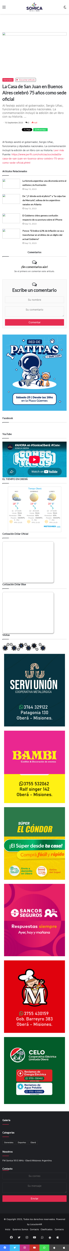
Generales (8, 80)
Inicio (7, 1229)
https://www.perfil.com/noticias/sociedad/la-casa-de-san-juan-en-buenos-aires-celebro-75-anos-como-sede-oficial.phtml (33, 158)
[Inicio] (34, 7)
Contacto (7, 1168)
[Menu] (4, 8)
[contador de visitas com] (24, 650)
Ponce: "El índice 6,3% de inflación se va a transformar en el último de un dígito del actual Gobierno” (43, 234)
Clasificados (46, 1229)
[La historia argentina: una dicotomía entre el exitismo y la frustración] (11, 184)
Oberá (33, 1142)
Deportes (22, 1142)
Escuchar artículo (27, 80)
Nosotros (7, 1151)
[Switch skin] (65, 8)
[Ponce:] (11, 233)
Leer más (59, 150)
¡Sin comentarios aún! (34, 267)
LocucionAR (36, 1224)
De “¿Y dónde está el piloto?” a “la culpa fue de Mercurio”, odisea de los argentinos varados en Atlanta (44, 200)
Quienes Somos (20, 1229)
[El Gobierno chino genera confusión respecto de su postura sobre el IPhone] (11, 218)
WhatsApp (41, 130)
